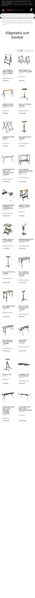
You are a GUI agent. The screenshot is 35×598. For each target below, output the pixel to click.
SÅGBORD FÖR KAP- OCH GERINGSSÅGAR (25, 408)
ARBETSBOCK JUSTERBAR (8, 240)
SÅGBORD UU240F (23, 341)
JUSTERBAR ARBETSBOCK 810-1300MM (8, 71)
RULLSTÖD (7, 374)
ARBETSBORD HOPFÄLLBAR (24, 206)
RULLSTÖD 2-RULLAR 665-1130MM (24, 307)
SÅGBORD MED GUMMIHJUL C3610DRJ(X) (9, 206)
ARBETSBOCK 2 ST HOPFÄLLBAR (25, 71)
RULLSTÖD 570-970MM (9, 273)
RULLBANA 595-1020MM (9, 307)
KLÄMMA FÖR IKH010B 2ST (24, 375)
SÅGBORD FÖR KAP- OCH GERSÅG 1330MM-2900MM (8, 410)
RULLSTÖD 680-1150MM (25, 105)
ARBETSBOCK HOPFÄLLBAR (8, 105)
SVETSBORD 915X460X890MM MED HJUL (26, 171)
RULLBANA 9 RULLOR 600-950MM (24, 273)
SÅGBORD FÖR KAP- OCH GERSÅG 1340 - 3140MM (9, 172)
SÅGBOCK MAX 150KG (9, 138)
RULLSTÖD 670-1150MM (25, 138)
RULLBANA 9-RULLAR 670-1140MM (8, 341)
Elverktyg (19, 23)
